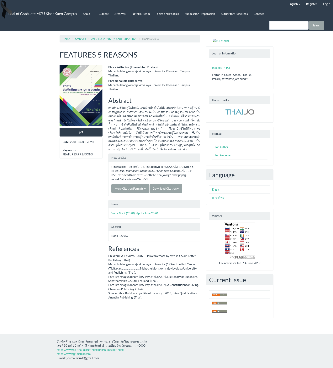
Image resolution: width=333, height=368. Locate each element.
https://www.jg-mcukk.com (74, 353)
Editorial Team (140, 13)
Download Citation (165, 188)
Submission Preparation (200, 13)
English (216, 189)
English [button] (293, 4)
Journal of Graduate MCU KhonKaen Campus (40, 13)
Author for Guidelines (234, 13)
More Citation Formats (129, 188)
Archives (120, 13)
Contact (259, 13)
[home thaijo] (239, 111)
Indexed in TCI (221, 67)
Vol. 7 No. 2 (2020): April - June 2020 (114, 39)
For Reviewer (223, 155)
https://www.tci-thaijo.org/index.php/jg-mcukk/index (90, 349)
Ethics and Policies (167, 13)
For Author (221, 147)
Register (311, 4)
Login (326, 4)
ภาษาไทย (218, 197)
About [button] (87, 13)
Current (104, 13)
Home (66, 39)
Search (316, 25)
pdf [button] (81, 132)
